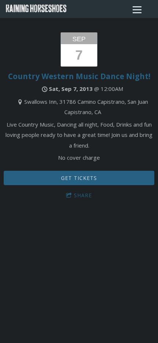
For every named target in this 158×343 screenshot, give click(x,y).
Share (83, 195)
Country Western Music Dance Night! (79, 76)
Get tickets (79, 177)
